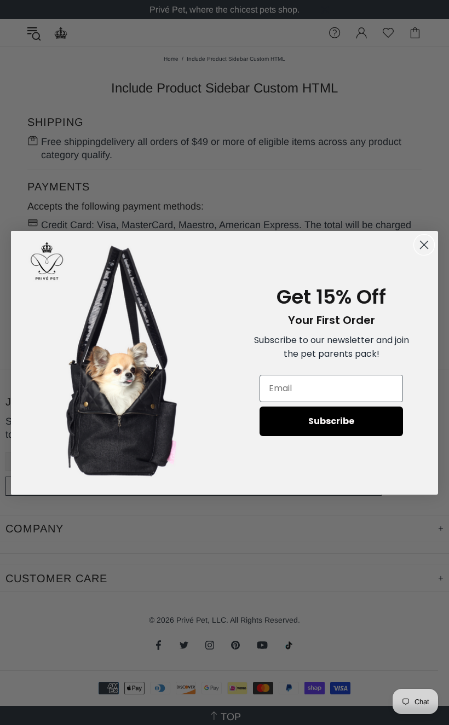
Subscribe (331, 421)
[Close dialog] (424, 244)
